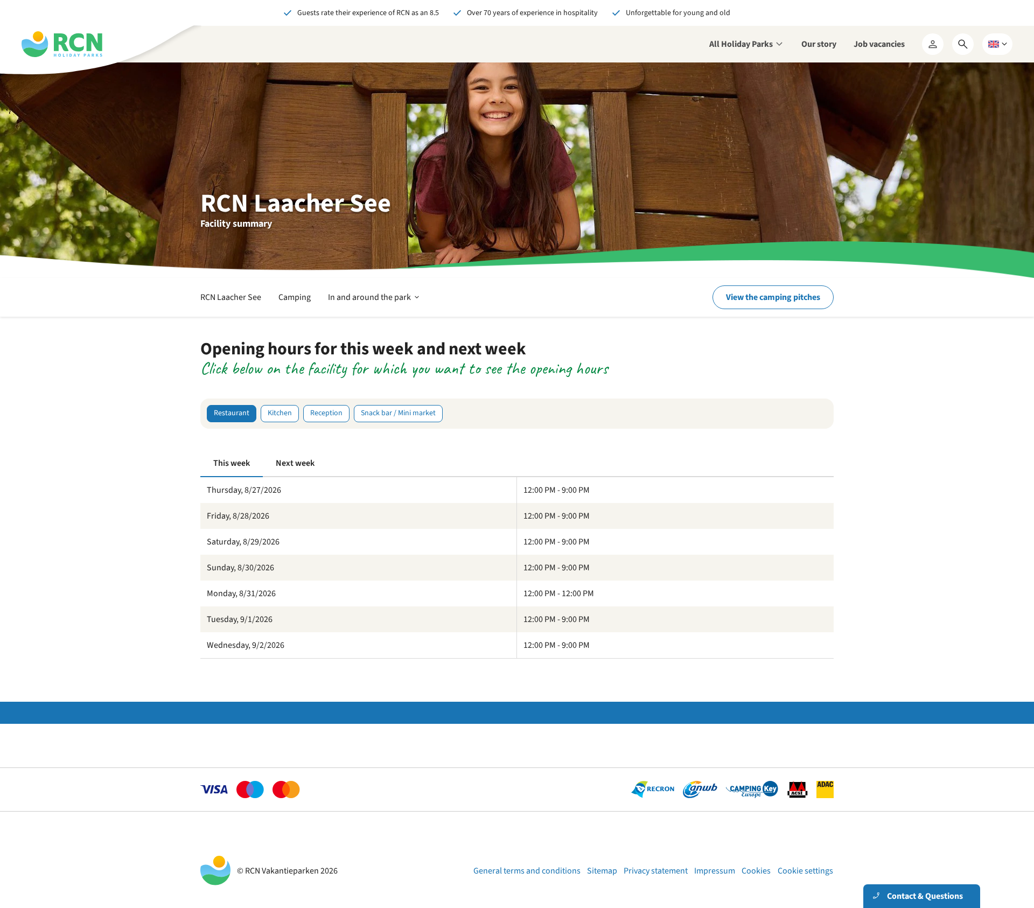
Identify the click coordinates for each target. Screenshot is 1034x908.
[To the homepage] (62, 44)
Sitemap (602, 871)
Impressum (714, 871)
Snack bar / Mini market (398, 413)
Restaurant (231, 413)
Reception (326, 413)
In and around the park (374, 304)
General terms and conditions (527, 871)
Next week (295, 463)
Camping (294, 297)
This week (231, 463)
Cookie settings (805, 871)
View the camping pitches (773, 297)
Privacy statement (656, 871)
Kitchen (280, 413)
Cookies (756, 871)
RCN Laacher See (230, 297)
